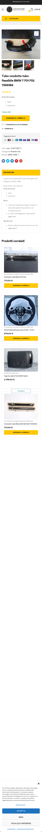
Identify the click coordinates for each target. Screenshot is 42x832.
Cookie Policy (11, 829)
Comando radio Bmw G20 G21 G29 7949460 (20, 424)
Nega (21, 817)
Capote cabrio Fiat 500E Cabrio (16, 376)
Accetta (21, 811)
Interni (6, 373)
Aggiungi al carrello (15, 118)
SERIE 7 (16, 155)
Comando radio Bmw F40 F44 (15, 277)
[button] (39, 783)
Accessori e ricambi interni (14, 274)
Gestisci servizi (20, 805)
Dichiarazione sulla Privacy (25, 829)
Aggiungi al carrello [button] (21, 285)
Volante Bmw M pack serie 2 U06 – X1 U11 (19, 330)
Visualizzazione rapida (21, 262)
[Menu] (3, 9)
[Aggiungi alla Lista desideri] (26, 262)
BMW (10, 155)
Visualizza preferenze (21, 823)
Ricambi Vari (15, 151)
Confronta (8, 128)
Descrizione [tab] (8, 172)
